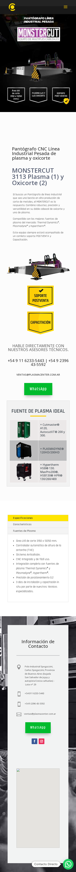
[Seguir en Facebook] (34, 741)
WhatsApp (38, 389)
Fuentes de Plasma (24, 531)
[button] (68, 864)
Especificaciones (23, 518)
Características (22, 524)
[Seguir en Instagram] (41, 741)
